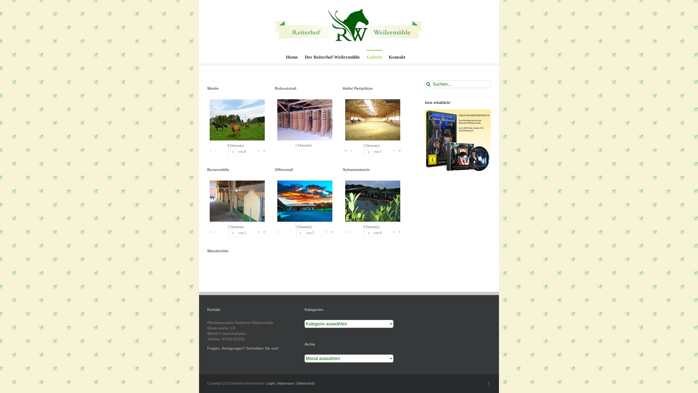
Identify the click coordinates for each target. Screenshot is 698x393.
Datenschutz (305, 383)
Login (271, 383)
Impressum (286, 383)
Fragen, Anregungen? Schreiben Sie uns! (243, 348)
